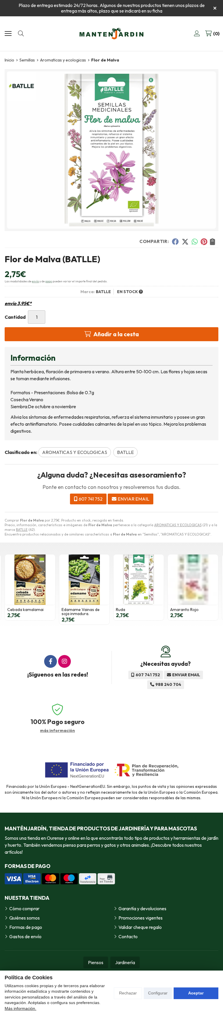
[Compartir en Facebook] (175, 241)
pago (48, 281)
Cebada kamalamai (25, 609)
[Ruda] (139, 579)
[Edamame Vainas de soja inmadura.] (84, 579)
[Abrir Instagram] (64, 661)
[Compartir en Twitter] (185, 241)
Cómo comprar (24, 908)
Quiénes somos (24, 918)
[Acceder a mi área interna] (197, 33)
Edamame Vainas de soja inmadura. (81, 611)
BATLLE (22, 529)
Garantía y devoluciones (142, 908)
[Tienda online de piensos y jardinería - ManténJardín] (111, 33)
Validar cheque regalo (140, 927)
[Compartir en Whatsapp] (195, 241)
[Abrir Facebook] (50, 661)
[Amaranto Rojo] (193, 579)
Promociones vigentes (140, 918)
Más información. (20, 1008)
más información (57, 730)
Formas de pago (25, 927)
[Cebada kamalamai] (30, 579)
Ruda (120, 609)
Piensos (95, 962)
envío (35, 281)
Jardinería (125, 962)
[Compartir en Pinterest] (204, 241)
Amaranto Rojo (184, 609)
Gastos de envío (25, 936)
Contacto (128, 936)
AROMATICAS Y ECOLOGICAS (178, 525)
